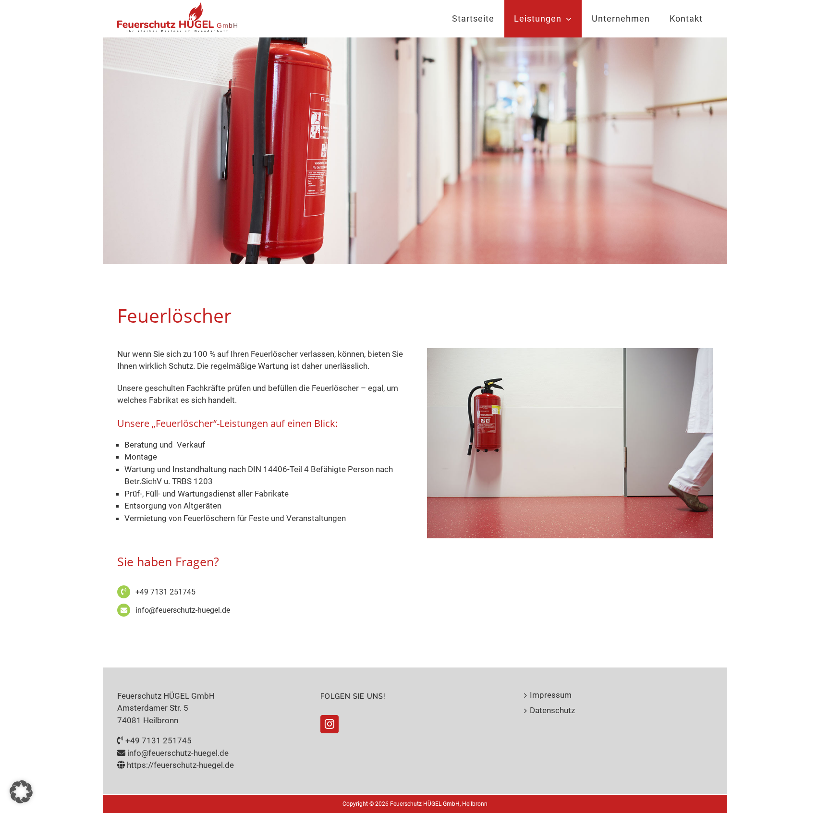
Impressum (551, 695)
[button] (21, 792)
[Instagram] (329, 724)
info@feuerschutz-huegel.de (182, 610)
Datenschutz (552, 710)
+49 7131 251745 (165, 591)
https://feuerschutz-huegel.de (180, 765)
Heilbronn (475, 804)
